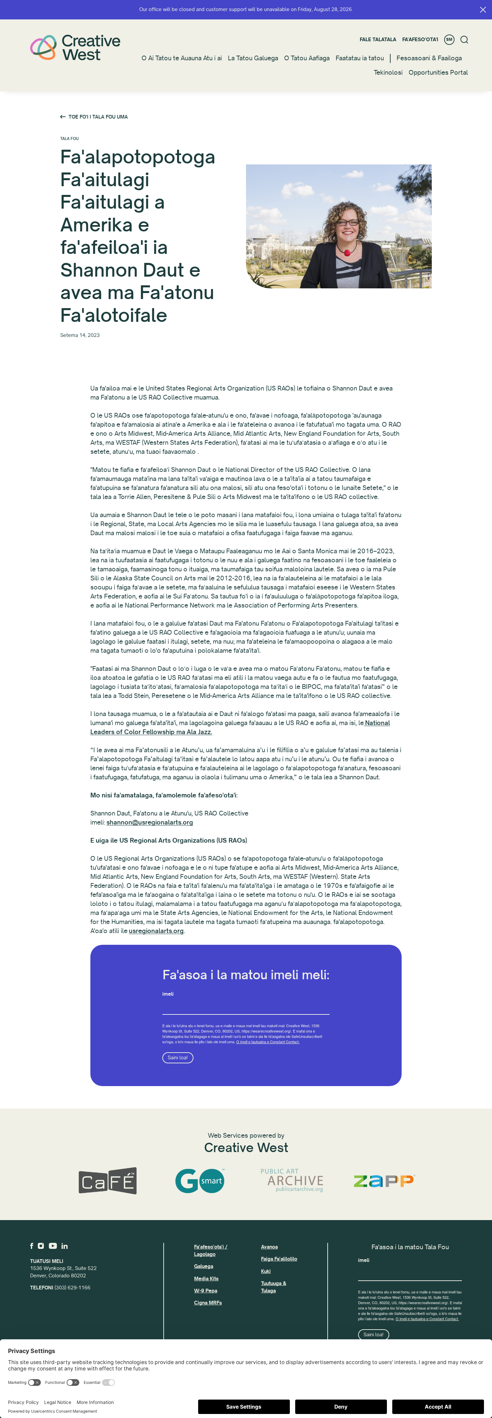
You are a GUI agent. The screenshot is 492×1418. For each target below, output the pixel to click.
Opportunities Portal (438, 72)
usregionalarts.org (156, 931)
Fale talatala (378, 40)
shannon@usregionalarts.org (149, 822)
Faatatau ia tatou (360, 58)
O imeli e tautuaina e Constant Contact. (268, 1041)
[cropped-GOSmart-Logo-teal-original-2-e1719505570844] (200, 1181)
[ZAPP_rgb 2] (384, 1181)
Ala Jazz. (199, 732)
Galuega (203, 1266)
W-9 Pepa (205, 1291)
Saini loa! (178, 1058)
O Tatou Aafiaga (307, 58)
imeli (168, 994)
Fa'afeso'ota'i (420, 40)
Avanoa (269, 1247)
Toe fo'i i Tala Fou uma (98, 117)
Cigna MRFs (208, 1303)
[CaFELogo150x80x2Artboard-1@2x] (107, 1181)
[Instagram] (41, 1246)
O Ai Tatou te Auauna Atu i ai (182, 58)
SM (449, 40)
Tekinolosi (388, 72)
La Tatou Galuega (253, 58)
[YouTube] (53, 1246)
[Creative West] (75, 47)
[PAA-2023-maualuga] (292, 1181)
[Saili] (464, 40)
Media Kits (206, 1279)
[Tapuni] (483, 10)
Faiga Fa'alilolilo (279, 1259)
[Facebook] (31, 1246)
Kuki (266, 1271)
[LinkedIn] (65, 1246)
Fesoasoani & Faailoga (429, 58)
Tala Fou (69, 139)
